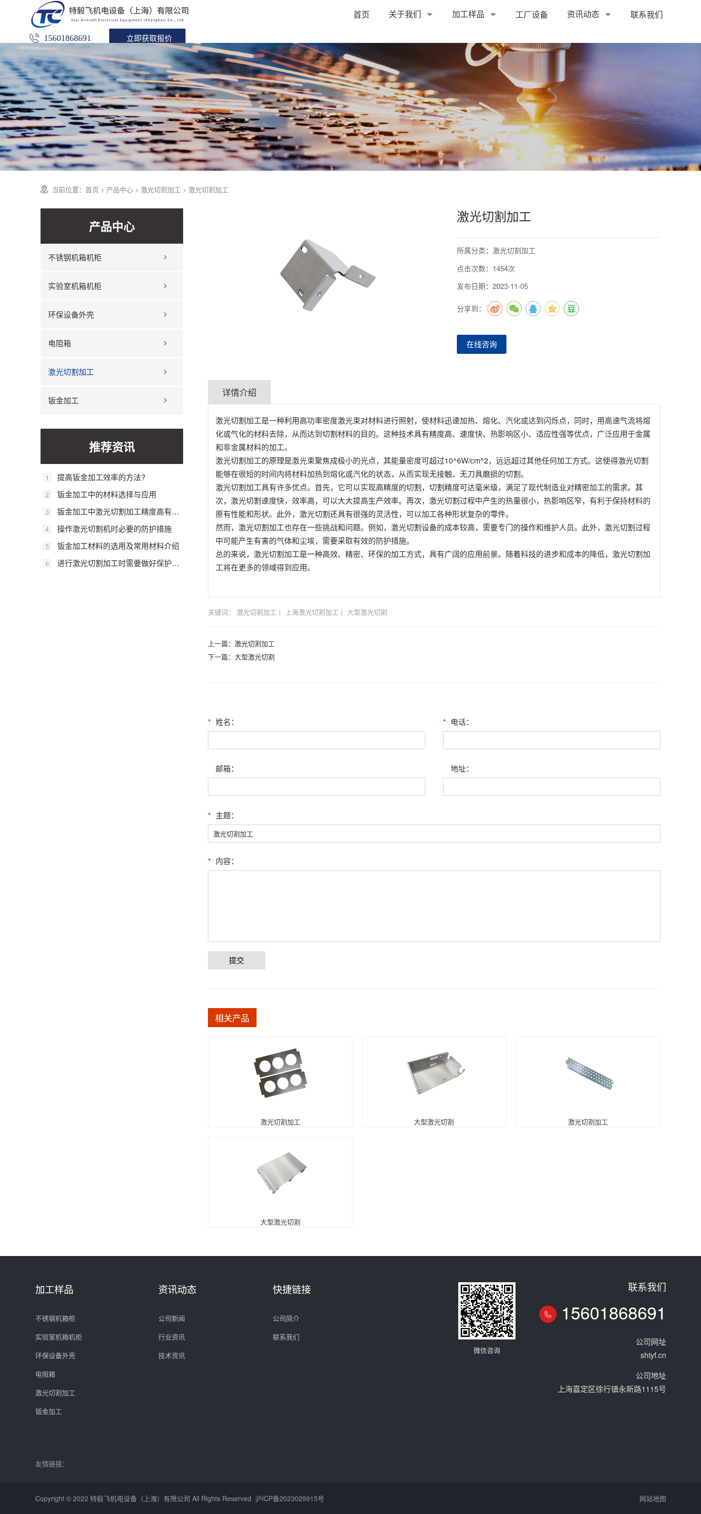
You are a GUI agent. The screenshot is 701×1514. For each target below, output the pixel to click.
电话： (458, 721)
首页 (361, 14)
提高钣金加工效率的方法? (101, 477)
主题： (223, 815)
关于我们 (406, 14)
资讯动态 (584, 14)
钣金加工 (63, 400)
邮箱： (227, 768)
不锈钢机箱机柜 (75, 257)
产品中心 (119, 189)
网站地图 (652, 1498)
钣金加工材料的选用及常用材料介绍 (118, 546)
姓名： (223, 721)
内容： (223, 860)
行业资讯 (171, 1336)
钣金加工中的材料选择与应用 (106, 494)
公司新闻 (171, 1318)
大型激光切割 (367, 612)
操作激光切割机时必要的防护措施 (114, 529)
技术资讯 (171, 1355)
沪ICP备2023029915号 (289, 1498)
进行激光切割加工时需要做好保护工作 (120, 563)
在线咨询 (481, 344)
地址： (462, 768)
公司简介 (286, 1318)
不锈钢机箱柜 (55, 1318)
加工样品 (469, 14)
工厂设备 (531, 14)
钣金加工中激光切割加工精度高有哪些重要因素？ (120, 511)
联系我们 (646, 14)
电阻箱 (59, 343)
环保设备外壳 (71, 314)
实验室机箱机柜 (75, 285)
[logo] (110, 14)
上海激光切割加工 (312, 612)
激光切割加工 (161, 189)
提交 (236, 960)
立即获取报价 (149, 37)
